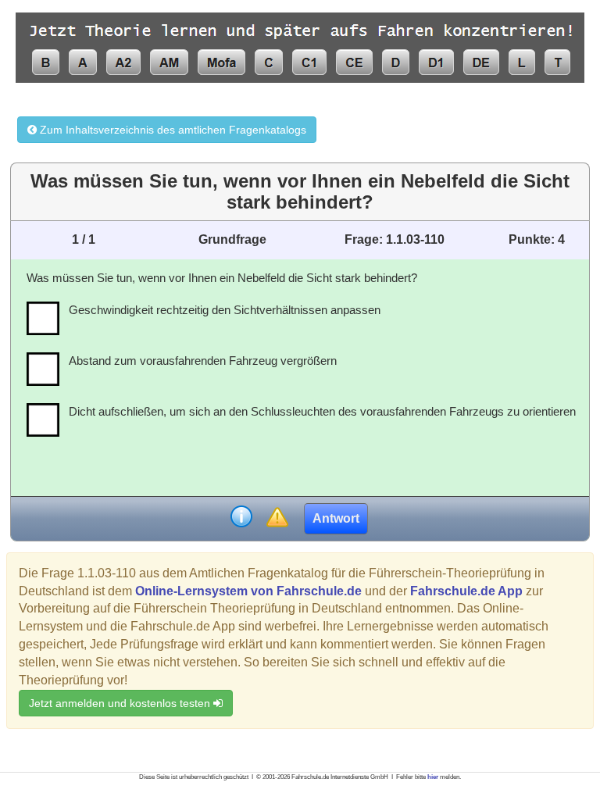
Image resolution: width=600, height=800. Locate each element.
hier (432, 776)
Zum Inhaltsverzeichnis (171, 129)
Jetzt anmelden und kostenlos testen (121, 703)
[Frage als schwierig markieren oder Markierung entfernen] (277, 518)
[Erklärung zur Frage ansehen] (241, 518)
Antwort (335, 518)
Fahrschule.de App (466, 591)
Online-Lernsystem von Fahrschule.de (248, 591)
